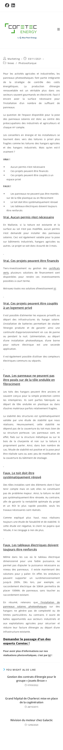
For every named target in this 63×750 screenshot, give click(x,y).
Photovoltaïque (27, 63)
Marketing (14, 58)
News (11, 63)
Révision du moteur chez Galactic (31, 720)
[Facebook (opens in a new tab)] (7, 5)
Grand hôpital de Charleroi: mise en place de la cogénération (31, 700)
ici (49, 655)
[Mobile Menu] (58, 29)
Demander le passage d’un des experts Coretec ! (27, 641)
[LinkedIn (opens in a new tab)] (13, 5)
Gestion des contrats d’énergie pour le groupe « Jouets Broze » (31, 678)
